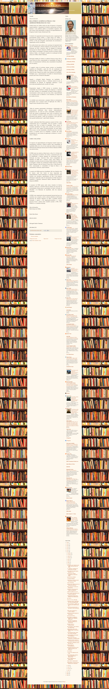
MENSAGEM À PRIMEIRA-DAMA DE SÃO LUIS (73, 643)
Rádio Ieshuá (68, 511)
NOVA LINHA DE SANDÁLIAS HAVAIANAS (72, 587)
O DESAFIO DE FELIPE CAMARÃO (72, 194)
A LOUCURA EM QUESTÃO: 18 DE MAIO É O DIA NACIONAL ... (73, 608)
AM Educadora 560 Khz (70, 61)
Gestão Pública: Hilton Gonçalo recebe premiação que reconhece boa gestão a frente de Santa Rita (74, 398)
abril (68, 665)
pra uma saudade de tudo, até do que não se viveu (74, 87)
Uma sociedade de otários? (70, 228)
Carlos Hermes (69, 131)
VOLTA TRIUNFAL (70, 582)
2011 (67, 551)
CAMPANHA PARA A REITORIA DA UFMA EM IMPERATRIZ (73, 602)
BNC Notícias (68, 99)
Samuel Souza (68, 516)
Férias (72, 488)
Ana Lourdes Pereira (70, 75)
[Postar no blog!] (45, 230)
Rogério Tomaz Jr (69, 500)
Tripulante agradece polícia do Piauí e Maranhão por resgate (72, 281)
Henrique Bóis (68, 255)
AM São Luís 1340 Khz (70, 67)
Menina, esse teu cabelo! (73, 76)
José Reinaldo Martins (70, 324)
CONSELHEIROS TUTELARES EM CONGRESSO (72, 636)
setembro (69, 557)
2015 (67, 545)
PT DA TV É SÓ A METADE (72, 599)
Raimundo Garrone (69, 469)
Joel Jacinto (68, 267)
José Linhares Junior (70, 314)
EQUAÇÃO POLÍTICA (71, 615)
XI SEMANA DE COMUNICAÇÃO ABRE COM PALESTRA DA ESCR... (73, 566)
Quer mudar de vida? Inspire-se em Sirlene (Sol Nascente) (71, 479)
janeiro (69, 670)
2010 (67, 672)
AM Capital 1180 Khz (70, 56)
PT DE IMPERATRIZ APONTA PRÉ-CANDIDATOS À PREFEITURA (72, 655)
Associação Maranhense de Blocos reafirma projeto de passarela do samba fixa (74, 270)
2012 (67, 550)
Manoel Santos (69, 357)
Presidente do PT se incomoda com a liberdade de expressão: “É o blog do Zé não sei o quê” (72, 445)
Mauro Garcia (68, 408)
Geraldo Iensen (69, 227)
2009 (67, 673)
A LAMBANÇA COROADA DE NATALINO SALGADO (72, 569)
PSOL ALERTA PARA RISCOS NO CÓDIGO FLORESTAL (73, 594)
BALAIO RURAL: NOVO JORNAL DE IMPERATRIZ (73, 627)
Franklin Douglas (69, 193)
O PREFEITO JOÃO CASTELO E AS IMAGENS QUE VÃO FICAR (73, 641)
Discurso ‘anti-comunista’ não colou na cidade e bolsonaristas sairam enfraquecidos (74, 141)
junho (69, 562)
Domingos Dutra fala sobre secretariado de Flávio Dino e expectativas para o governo (71, 502)
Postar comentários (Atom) (36, 240)
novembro (69, 554)
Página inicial (46, 238)
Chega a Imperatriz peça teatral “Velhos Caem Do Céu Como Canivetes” (74, 519)
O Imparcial (68, 438)
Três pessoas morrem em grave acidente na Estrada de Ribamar (75, 237)
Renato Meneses (69, 487)
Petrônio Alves (68, 453)
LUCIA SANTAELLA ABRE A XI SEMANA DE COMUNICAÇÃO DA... (73, 604)
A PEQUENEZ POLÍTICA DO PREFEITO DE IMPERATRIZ (72, 596)
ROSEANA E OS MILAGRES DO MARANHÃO (73, 614)
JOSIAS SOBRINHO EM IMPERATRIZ (71, 659)
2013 (67, 548)
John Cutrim (68, 279)
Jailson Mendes (69, 264)
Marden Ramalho (69, 381)
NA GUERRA (69, 651)
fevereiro (69, 668)
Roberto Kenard (69, 498)
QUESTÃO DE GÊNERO (71, 577)
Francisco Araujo (69, 185)
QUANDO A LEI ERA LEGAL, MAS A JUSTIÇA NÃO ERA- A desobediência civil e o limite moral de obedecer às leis (74, 173)
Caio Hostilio (68, 121)
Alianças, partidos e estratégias (71, 346)
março (69, 666)
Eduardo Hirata (69, 166)
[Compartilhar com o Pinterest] (48, 230)
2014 (67, 547)
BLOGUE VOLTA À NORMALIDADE (70, 625)
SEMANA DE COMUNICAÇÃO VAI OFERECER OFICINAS (73, 585)
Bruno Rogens (68, 109)
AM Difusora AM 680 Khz (71, 58)
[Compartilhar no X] (46, 230)
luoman (56, 681)
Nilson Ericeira (69, 420)
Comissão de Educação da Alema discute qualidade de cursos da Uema (72, 338)
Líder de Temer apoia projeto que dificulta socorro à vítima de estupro (72, 101)
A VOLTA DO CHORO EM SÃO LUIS (72, 653)
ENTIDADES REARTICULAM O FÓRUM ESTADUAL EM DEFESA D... (73, 648)
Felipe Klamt (68, 182)
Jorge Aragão (68, 288)
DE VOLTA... (69, 598)
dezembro (69, 553)
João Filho (68, 336)
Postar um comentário (34, 236)
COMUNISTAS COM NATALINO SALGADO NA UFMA (73, 581)
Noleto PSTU (68, 429)
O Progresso (68, 440)
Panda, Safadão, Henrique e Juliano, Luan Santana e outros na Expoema (71, 290)
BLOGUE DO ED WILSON (45, 5)
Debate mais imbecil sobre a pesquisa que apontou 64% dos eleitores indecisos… (72, 123)
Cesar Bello (68, 151)
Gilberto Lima (68, 236)
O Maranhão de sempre (70, 248)
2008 (67, 675)
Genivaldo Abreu (69, 214)
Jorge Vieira (68, 297)
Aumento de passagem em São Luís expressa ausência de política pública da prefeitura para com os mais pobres (74, 112)
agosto (69, 559)
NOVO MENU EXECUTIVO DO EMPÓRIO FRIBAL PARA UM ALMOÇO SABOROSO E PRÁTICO (74, 217)
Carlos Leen (68, 138)
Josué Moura (68, 310)
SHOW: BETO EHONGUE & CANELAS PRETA (72, 611)
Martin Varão (68, 396)
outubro (69, 556)
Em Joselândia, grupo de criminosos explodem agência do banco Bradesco (72, 529)
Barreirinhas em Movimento (71, 97)
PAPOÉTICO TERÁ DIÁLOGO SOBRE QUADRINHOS (72, 590)
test (67, 310)
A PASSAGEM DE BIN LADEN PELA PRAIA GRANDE (72, 633)
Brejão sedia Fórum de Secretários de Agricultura (74, 204)
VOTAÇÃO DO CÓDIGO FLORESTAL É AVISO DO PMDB (72, 574)
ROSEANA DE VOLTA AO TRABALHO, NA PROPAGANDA (73, 638)
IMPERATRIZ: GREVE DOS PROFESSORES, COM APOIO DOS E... (72, 630)
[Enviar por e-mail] (44, 230)
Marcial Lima (68, 369)
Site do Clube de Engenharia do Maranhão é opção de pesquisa (71, 326)
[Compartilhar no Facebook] (47, 230)
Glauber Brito (68, 247)
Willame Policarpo (69, 528)
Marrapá (68, 393)
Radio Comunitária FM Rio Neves (72, 461)
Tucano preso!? (68, 132)
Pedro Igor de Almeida (70, 443)
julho (68, 560)
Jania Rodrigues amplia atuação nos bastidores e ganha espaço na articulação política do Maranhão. (74, 411)
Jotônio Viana (68, 333)
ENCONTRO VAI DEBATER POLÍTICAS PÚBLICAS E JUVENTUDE (72, 621)
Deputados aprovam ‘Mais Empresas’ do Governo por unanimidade (72, 299)
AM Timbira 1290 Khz (70, 69)
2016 (67, 544)
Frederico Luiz (69, 202)
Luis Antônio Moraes (70, 354)
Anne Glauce (68, 85)
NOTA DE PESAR (74, 46)
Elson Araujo (68, 169)
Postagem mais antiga (58, 238)
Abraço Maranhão (69, 45)
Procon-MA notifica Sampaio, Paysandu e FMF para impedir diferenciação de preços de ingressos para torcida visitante (72, 384)
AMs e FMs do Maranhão (70, 72)
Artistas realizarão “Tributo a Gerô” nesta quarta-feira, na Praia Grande (71, 358)
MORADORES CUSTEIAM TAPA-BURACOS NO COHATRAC (73, 663)
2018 (67, 542)
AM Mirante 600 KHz (70, 64)
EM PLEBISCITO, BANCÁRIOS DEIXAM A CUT (72, 572)
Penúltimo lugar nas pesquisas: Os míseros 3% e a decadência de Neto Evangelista (71, 316)
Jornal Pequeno (69, 307)
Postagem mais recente (33, 238)
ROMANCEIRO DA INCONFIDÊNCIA (70, 646)
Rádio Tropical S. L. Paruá (71, 513)
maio (68, 563)
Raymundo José (69, 478)
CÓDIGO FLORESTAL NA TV (72, 591)
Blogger (64, 681)
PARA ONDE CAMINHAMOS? (72, 660)
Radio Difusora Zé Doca (70, 464)
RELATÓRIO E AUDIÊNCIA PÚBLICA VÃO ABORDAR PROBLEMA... (72, 618)
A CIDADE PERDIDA (71, 578)
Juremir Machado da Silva (71, 345)
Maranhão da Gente (69, 366)
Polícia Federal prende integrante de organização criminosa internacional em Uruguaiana (74, 372)
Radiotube (68, 466)
